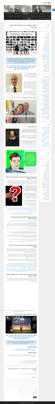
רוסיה (43, 144)
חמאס (44, 132)
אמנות (48, 42)
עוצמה (48, 139)
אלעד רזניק (47, 129)
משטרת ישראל (47, 137)
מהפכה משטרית (44, 134)
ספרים (36, 18)
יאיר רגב (43, 133)
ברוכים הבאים (48, 13)
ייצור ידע (47, 3)
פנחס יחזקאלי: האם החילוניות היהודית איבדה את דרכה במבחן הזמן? (45, 87)
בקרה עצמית (34, 361)
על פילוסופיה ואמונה (47, 18)
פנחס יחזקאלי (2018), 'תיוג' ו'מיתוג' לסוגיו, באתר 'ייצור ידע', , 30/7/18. (22, 354)
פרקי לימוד (28, 18)
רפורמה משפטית (45, 145)
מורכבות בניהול (25, 13)
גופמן (31, 361)
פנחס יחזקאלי (30, 360)
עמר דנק (46, 139)
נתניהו (47, 138)
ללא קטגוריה (47, 48)
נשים (48, 60)
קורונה (48, 68)
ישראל (48, 134)
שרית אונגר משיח (46, 71)
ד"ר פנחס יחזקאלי (42, 13)
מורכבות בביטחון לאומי (9, 13)
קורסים (33, 18)
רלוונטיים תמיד (47, 198)
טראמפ (45, 133)
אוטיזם (48, 40)
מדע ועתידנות (47, 49)
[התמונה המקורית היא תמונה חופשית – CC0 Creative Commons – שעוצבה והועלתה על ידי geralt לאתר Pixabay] (21, 55)
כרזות (47, 134)
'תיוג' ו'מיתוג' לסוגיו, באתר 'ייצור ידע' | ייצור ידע (27, 373)
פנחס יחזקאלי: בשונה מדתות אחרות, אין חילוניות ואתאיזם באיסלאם (45, 99)
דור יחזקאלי (47, 45)
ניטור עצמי (25, 361)
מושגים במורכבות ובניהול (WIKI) (33, 13)
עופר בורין (44, 138)
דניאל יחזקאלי (47, 46)
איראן (42, 127)
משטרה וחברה (47, 59)
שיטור (42, 145)
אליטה (45, 128)
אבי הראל (45, 127)
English (46, 36)
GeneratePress (23, 402)
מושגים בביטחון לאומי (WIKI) (18, 13)
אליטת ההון (42, 128)
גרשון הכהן (47, 44)
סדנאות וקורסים (47, 62)
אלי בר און (47, 128)
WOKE (48, 127)
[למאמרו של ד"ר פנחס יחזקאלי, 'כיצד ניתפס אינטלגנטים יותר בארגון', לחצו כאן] (23, 183)
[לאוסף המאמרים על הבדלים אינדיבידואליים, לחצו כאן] (18, 68)
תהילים (45, 146)
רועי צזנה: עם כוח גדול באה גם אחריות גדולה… (30, 362)
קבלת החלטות (47, 144)
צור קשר (24, 18)
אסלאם (42, 129)
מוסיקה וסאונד (47, 50)
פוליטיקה (48, 64)
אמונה (48, 41)
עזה (47, 139)
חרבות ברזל (47, 133)
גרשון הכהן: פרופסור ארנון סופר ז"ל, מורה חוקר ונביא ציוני (45, 80)
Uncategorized (45, 37)
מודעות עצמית (28, 361)
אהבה (48, 38)
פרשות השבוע (41, 18)
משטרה (42, 135)
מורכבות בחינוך (47, 54)
